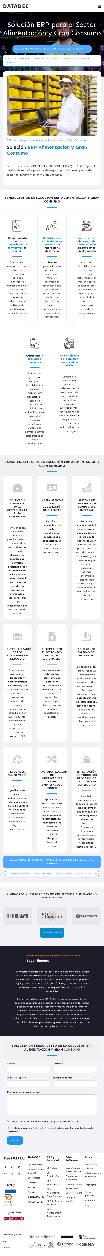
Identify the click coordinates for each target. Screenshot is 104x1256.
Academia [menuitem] (89, 1200)
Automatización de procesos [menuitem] (74, 1186)
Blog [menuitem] (86, 1205)
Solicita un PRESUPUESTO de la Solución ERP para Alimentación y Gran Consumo (52, 49)
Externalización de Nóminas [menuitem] (92, 1175)
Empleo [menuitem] (32, 1192)
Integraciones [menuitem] (35, 1178)
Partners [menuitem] (32, 1187)
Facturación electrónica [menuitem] (72, 1178)
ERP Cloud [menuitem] (52, 1168)
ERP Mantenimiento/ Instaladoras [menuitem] (55, 1212)
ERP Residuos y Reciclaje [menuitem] (54, 1203)
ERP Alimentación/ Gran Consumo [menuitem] (54, 1192)
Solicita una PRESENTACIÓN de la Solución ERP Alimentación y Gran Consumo (52, 873)
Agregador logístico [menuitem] (71, 1199)
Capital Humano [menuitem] (74, 1193)
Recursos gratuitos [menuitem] (89, 1194)
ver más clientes (52, 932)
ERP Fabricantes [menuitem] (53, 1183)
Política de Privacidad (44, 1128)
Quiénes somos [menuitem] (35, 1164)
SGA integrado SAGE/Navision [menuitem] (73, 1170)
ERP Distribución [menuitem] (53, 1175)
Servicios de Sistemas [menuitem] (90, 1166)
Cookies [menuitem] (7, 1247)
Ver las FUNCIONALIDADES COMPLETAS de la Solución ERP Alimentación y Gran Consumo (52, 862)
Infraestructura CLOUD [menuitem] (36, 1171)
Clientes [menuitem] (32, 1182)
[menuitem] (36, 1197)
